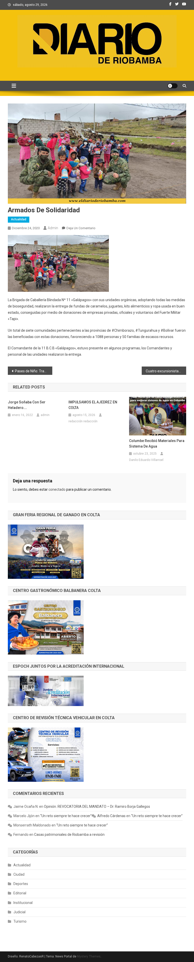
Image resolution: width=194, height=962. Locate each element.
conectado (56, 489)
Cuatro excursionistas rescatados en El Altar (166, 371)
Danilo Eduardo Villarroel (146, 460)
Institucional (23, 903)
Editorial (19, 893)
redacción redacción (83, 421)
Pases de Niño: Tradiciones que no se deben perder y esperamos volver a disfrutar (34, 371)
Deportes (20, 884)
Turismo (20, 921)
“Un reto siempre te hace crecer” (66, 816)
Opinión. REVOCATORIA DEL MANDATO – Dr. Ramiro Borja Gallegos (97, 806)
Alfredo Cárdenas (111, 816)
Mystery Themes (89, 956)
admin (53, 228)
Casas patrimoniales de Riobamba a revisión (69, 835)
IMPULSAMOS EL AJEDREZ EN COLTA (92, 405)
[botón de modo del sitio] (172, 85)
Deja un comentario (80, 228)
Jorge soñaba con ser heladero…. (26, 405)
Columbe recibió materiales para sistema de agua (156, 443)
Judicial (19, 912)
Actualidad (18, 219)
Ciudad (19, 874)
